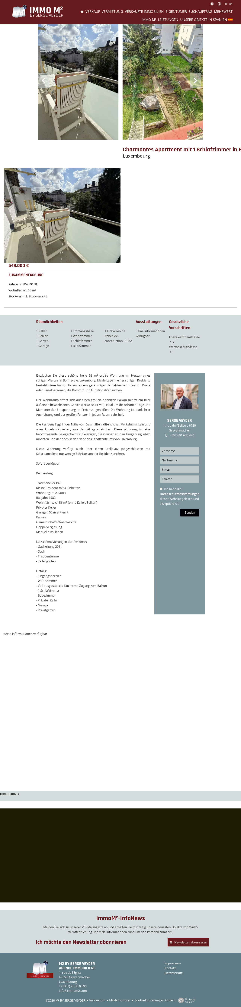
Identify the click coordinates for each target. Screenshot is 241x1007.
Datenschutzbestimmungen (179, 494)
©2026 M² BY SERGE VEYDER (65, 1000)
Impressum (97, 1000)
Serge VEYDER (179, 420)
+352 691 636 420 (182, 435)
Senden (190, 512)
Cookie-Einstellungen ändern (154, 1000)
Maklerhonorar (120, 1000)
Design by (190, 1000)
